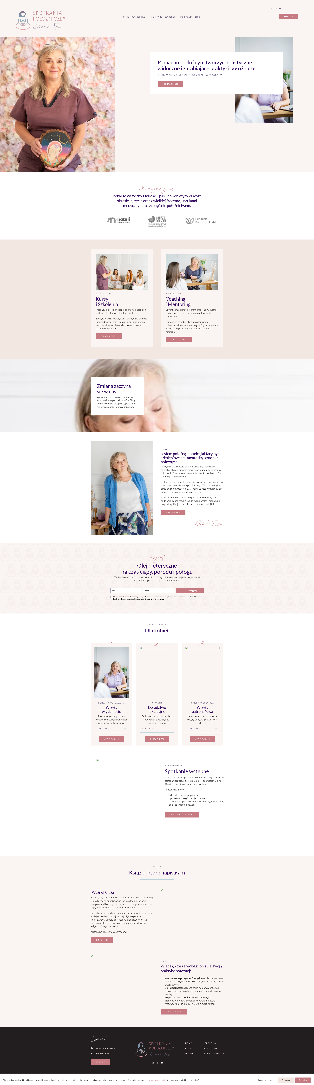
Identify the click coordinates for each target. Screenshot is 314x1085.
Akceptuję (303, 1080)
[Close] (311, 1076)
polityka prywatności (156, 1080)
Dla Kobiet (170, 17)
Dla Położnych (139, 17)
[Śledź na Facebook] (271, 8)
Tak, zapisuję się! (189, 591)
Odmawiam (286, 1080)
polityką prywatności (156, 599)
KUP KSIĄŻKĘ (102, 940)
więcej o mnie (173, 512)
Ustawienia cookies (265, 1080)
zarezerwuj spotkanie (182, 815)
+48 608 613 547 (102, 1053)
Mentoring (156, 17)
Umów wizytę (111, 739)
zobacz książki (174, 1012)
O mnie (126, 17)
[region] (157, 1079)
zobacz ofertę (109, 336)
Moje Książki (186, 17)
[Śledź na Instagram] (275, 8)
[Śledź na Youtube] (280, 8)
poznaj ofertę (170, 84)
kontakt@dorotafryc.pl (104, 1048)
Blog (197, 17)
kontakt (288, 16)
